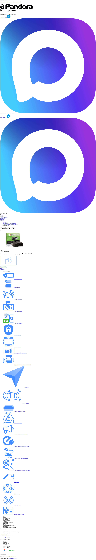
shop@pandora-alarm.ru (12, 556)
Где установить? (6, 0)
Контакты (2, 220)
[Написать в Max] (48, 112)
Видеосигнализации (18, 323)
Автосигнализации (18, 279)
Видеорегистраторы (18, 311)
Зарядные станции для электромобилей (22, 446)
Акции (1, 215)
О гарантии (2, 218)
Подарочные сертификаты (19, 514)
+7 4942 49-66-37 (3, 17)
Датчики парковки (25, 403)
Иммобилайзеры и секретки (19, 411)
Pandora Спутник (17, 335)
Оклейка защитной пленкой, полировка (22, 470)
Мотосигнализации (18, 299)
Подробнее (2, 269)
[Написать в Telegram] (8, 17)
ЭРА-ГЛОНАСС (17, 505)
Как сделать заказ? (17, 1)
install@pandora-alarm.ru (12, 558)
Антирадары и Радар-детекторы (20, 353)
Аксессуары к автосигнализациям (20, 434)
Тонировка (16, 482)
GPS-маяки (27, 387)
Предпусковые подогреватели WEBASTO (22, 364)
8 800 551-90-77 (3, 117)
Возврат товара (10, 1)
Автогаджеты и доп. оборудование (21, 458)
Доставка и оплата (3, 1)
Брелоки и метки (17, 287)
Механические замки (18, 423)
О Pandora (2, 219)
